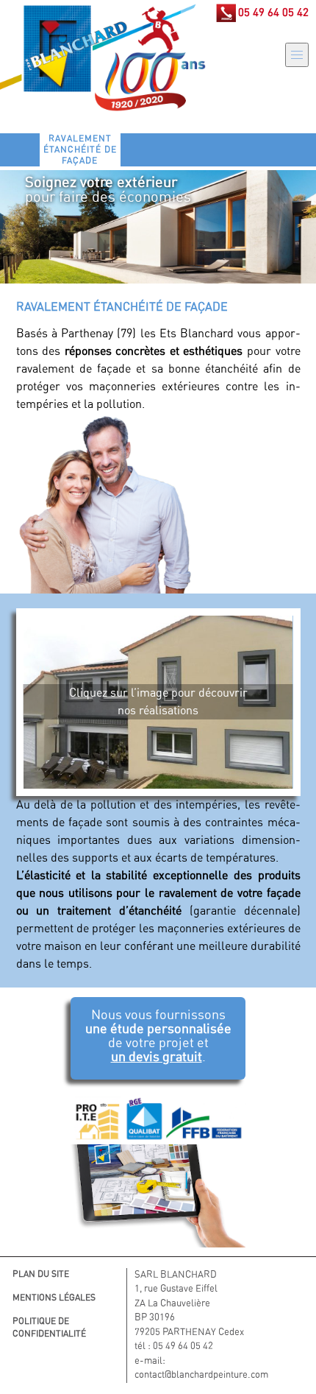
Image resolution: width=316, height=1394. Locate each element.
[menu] (297, 55)
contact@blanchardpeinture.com (201, 1375)
